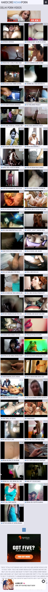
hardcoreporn (14, 2)
